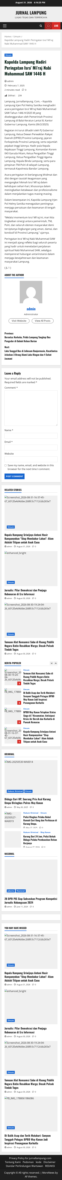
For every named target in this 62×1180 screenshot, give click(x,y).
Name (9, 430)
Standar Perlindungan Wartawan (24, 1166)
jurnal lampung (31, 13)
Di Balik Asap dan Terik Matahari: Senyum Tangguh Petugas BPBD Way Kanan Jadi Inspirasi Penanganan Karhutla (13, 696)
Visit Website (19, 320)
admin (10, 81)
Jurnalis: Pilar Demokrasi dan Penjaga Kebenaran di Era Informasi (25, 592)
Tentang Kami (13, 1162)
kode (38, 1162)
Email (9, 442)
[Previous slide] (51, 663)
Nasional (21, 891)
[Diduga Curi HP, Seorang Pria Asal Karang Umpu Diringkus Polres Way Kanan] (31, 777)
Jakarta (11, 891)
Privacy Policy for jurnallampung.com (30, 1158)
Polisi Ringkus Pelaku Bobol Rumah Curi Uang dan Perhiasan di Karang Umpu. (13, 820)
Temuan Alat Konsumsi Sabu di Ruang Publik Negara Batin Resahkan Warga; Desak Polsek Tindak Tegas (29, 645)
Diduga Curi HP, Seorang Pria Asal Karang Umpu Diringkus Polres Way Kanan (28, 801)
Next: (31, 352)
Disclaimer (49, 1162)
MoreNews (48, 1172)
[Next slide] (55, 663)
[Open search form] (41, 26)
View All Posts (42, 320)
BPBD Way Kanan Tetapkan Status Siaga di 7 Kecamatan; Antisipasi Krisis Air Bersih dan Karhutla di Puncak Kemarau (13, 716)
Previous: (27, 337)
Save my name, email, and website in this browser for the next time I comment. (31, 467)
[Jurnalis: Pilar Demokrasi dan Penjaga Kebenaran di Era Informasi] (31, 568)
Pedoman (28, 1162)
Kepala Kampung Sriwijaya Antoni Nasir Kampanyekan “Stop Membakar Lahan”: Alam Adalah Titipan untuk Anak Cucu (29, 538)
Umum (8, 55)
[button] (5, 26)
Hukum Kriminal (15, 791)
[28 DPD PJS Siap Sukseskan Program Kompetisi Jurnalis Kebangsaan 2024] (31, 877)
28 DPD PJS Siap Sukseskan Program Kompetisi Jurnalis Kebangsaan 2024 (31, 900)
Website (9, 453)
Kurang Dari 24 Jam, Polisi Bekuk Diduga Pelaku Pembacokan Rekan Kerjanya (13, 839)
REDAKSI (50, 1166)
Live (56, 25)
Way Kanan (45, 832)
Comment (11, 387)
